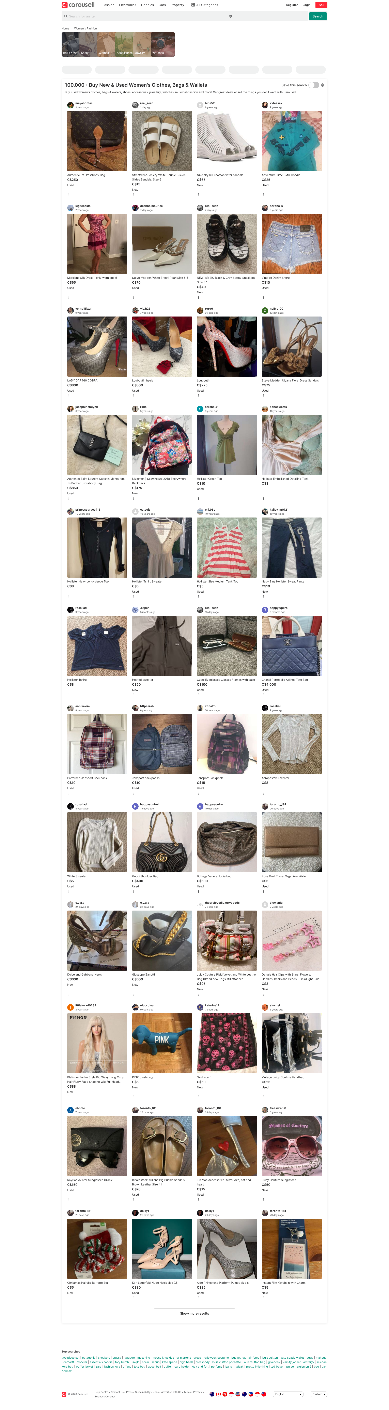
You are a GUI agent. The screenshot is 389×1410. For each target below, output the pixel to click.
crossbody (203, 1362)
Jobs (156, 1392)
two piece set (70, 1357)
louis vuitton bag (254, 1362)
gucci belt (154, 1366)
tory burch (122, 1362)
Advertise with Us (171, 1392)
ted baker (277, 1366)
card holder (182, 1366)
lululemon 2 (303, 1366)
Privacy (197, 1392)
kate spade (169, 1362)
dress (197, 1357)
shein (145, 1362)
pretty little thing (257, 1366)
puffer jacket (84, 1366)
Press (129, 1392)
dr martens (183, 1357)
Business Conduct (105, 1396)
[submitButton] (318, 16)
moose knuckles (163, 1357)
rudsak (239, 1366)
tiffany (127, 1366)
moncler (82, 1362)
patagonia (88, 1357)
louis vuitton (270, 1357)
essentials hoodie (101, 1362)
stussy (117, 1357)
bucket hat (238, 1357)
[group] (194, 44)
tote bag (139, 1366)
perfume (216, 1366)
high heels (186, 1362)
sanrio (155, 1362)
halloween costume (216, 1357)
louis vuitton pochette (226, 1362)
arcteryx (308, 1362)
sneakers (104, 1357)
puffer (168, 1366)
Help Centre (101, 1392)
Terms (187, 1392)
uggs (310, 1357)
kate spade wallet (292, 1357)
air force (253, 1357)
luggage (129, 1357)
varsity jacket (292, 1362)
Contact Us (117, 1392)
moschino (143, 1357)
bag (316, 1366)
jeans (228, 1366)
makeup (321, 1357)
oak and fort (200, 1366)
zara (99, 1366)
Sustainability (143, 1392)
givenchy (274, 1362)
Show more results (194, 1313)
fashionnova (112, 1366)
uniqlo (135, 1362)
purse (290, 1366)
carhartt (68, 1362)
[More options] (69, 195)
